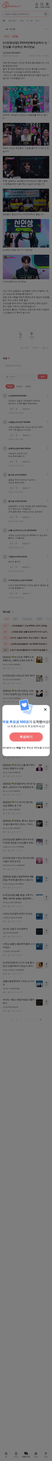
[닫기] (45, 709)
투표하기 (26, 737)
